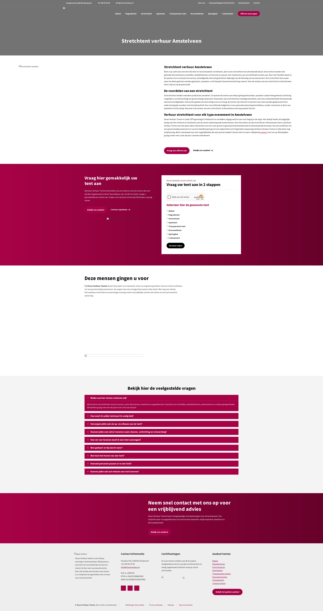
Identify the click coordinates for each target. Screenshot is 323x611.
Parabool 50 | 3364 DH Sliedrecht (79, 3)
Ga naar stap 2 (175, 245)
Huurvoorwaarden (186, 605)
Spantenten (217, 570)
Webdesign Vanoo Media (135, 605)
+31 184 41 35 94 (104, 3)
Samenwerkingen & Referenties (222, 3)
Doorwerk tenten (219, 577)
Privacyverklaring (155, 605)
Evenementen (244, 3)
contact (263, 132)
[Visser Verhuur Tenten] (69, 13)
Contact (256, 3)
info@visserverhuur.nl (124, 3)
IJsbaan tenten (219, 583)
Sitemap (171, 605)
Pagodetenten (218, 564)
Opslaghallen (218, 580)
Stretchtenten (218, 567)
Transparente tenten (221, 573)
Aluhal (215, 561)
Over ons (201, 3)
